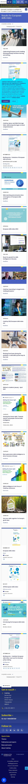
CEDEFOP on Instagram (18, 730)
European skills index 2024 (10, 229)
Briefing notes (6, 163)
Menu (26, 1)
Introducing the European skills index (14, 622)
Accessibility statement (12, 761)
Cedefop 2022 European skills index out (13, 322)
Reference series (7, 589)
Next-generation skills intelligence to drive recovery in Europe (14, 455)
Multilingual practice (13, 763)
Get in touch (7, 689)
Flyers (4, 553)
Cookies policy (12, 768)
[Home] (3, 2)
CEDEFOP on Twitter (6, 730)
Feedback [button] (26, 768)
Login (18, 2)
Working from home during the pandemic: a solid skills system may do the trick (14, 355)
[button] (3, 780)
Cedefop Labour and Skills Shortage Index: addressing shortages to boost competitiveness (14, 125)
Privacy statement (13, 770)
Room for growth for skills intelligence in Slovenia (10, 258)
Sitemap (13, 777)
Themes (3, 739)
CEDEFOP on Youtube (10, 730)
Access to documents (13, 765)
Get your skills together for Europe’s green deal (13, 519)
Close (26, 9)
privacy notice (16, 97)
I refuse (14, 101)
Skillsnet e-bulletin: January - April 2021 (13, 388)
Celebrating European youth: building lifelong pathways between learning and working (14, 53)
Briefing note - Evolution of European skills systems (14, 158)
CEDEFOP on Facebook (3, 730)
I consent (5, 101)
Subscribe (6, 715)
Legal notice (13, 774)
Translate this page (16, 11)
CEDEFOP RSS (21, 730)
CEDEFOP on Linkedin (14, 730)
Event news (5, 490)
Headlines (5, 57)
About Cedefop (6, 748)
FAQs (13, 759)
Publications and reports (8, 742)
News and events (6, 745)
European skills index (9, 551)
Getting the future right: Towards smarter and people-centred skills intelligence (13, 418)
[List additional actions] (11, 2)
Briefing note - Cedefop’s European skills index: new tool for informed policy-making (13, 658)
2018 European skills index (10, 587)
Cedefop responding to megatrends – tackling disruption (14, 290)
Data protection (13, 772)
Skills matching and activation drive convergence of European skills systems (13, 196)
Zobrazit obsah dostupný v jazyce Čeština (9, 6)
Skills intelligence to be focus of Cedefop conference (12, 487)
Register (22, 2)
